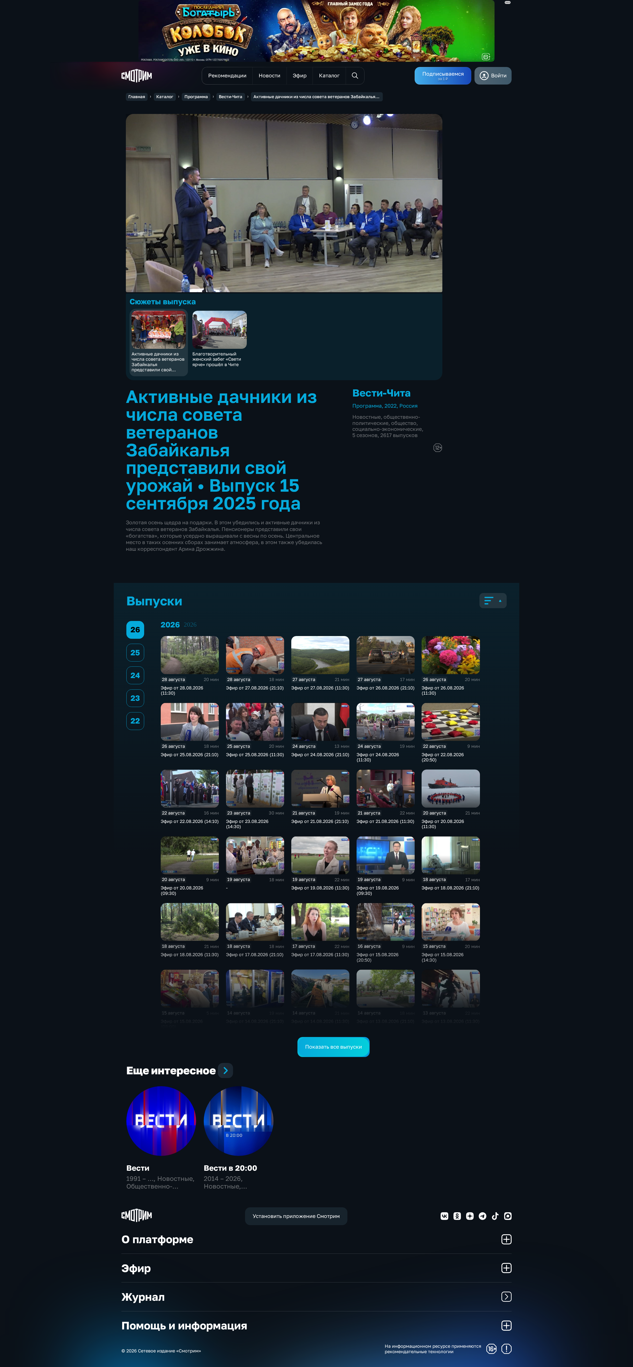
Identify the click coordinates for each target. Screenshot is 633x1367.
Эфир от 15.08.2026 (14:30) (443, 957)
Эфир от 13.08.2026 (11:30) (451, 1021)
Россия (408, 406)
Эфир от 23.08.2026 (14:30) (247, 823)
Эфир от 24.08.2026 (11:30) (378, 757)
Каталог (164, 96)
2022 (390, 406)
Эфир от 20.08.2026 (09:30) (182, 890)
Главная (136, 96)
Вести (137, 1167)
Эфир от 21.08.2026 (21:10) (320, 821)
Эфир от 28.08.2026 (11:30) (182, 690)
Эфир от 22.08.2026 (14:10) (190, 821)
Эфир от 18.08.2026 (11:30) (190, 954)
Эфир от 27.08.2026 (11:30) (320, 687)
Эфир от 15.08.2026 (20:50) (378, 957)
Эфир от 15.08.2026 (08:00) (182, 1023)
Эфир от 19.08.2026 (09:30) (378, 890)
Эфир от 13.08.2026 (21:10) (385, 1021)
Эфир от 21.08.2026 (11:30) (385, 821)
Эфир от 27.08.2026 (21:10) (255, 687)
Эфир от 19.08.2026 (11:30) (320, 887)
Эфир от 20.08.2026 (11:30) (443, 823)
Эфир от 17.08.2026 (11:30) (320, 954)
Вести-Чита (230, 96)
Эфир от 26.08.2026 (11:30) (443, 690)
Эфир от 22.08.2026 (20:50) (443, 757)
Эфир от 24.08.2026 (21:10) (320, 754)
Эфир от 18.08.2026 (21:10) (450, 887)
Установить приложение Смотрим (296, 1216)
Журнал (143, 1296)
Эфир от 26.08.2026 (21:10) (386, 687)
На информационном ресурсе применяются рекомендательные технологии (433, 1349)
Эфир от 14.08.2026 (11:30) (320, 1021)
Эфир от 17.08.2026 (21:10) (255, 954)
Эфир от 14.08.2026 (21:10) (255, 1021)
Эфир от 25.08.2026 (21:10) (190, 754)
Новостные (366, 417)
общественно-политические (386, 420)
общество (403, 423)
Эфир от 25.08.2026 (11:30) (255, 754)
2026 (190, 624)
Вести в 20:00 (230, 1167)
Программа (196, 96)
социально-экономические (387, 429)
